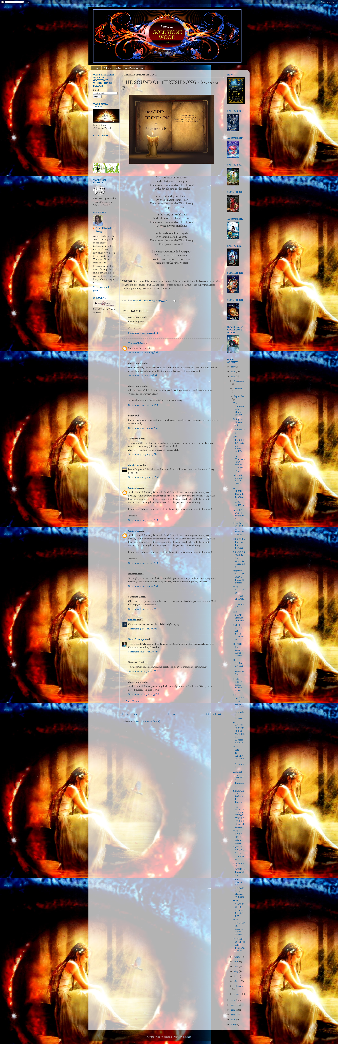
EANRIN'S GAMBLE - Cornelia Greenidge (239, 560)
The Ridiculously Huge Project (238, 409)
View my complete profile (102, 289)
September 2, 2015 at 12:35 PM (143, 405)
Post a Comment (134, 701)
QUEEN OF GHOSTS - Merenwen (238, 779)
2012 (233, 1010)
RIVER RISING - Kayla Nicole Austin (239, 685)
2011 (233, 1015)
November (239, 381)
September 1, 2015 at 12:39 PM (143, 352)
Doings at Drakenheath (238, 422)
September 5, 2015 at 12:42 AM (143, 477)
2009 (233, 1024)
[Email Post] (174, 301)
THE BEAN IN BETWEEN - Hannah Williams (238, 888)
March (237, 981)
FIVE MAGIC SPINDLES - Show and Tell (238, 444)
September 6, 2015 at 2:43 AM (143, 520)
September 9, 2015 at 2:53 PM (142, 629)
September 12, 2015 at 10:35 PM (143, 694)
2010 (233, 1020)
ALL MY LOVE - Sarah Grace (238, 479)
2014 (233, 1000)
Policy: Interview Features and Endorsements (123, 68)
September (239, 396)
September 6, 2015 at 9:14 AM (143, 586)
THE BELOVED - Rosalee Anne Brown (239, 928)
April (237, 976)
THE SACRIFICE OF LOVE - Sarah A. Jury (238, 909)
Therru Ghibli (135, 343)
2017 (233, 367)
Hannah (132, 620)
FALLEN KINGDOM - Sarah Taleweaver (238, 632)
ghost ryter (133, 465)
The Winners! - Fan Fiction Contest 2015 (239, 463)
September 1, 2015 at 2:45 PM (142, 375)
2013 (233, 1005)
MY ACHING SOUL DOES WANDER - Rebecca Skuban (239, 733)
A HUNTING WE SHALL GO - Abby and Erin (238, 497)
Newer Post (130, 714)
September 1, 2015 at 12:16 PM (143, 333)
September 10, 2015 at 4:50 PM (143, 652)
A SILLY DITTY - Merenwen (238, 515)
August (238, 957)
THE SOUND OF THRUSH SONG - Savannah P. (239, 597)
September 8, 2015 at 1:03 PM (142, 609)
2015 (233, 377)
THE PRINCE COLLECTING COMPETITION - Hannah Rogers (239, 817)
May (236, 971)
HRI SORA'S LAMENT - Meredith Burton (239, 667)
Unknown (133, 488)
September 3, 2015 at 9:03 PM (142, 454)
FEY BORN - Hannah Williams (238, 617)
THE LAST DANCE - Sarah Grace (238, 837)
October (238, 389)
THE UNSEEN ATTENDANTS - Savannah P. (238, 757)
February (238, 986)
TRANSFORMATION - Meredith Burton (239, 945)
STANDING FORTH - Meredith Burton (239, 869)
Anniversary (239, 431)
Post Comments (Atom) (148, 721)
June (236, 967)
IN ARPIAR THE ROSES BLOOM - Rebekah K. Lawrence (239, 707)
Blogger (187, 1037)
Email (96, 90)
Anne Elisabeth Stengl (104, 230)
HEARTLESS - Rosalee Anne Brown (238, 650)
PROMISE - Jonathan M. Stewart (239, 544)
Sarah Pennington (137, 639)
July (236, 962)
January (238, 994)
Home (96, 68)
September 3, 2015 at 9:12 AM (143, 428)
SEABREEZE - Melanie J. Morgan (238, 796)
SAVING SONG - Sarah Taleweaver (238, 853)
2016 (233, 372)
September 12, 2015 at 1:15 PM (143, 671)
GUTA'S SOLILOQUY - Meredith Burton (239, 577)
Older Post (213, 714)
